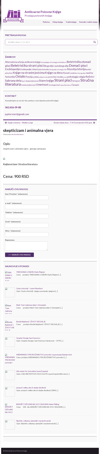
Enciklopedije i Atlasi (28, 69)
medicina (73, 73)
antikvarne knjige (32, 62)
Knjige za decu (54, 72)
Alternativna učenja (14, 62)
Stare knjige (46, 80)
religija (82, 76)
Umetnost (42, 84)
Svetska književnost (28, 85)
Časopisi (75, 85)
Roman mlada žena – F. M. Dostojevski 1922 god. (73, 122)
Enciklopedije (12, 69)
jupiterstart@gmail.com (17, 114)
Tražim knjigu (71, 22)
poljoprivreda (43, 77)
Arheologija (54, 62)
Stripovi (76, 81)
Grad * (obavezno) (13, 221)
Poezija (29, 77)
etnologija (60, 69)
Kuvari (66, 73)
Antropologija (45, 62)
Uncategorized (54, 85)
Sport (23, 81)
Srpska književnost (32, 81)
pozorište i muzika (55, 77)
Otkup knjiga (57, 22)
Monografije (81, 73)
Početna (46, 22)
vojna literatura (65, 85)
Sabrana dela (13, 80)
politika (36, 77)
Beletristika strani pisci (27, 65)
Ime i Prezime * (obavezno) (16, 194)
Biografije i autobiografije (56, 66)
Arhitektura (62, 62)
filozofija (72, 69)
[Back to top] (94, 448)
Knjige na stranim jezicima (29, 72)
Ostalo (20, 76)
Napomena (9, 240)
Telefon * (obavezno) (14, 212)
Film (65, 69)
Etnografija (53, 69)
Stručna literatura (17, 134)
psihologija (72, 76)
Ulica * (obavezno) (12, 231)
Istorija (81, 69)
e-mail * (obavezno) (13, 203)
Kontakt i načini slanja (88, 22)
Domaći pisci (78, 65)
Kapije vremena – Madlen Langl (20, 122)
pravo (65, 77)
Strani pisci (63, 80)
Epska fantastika (43, 69)
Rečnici (90, 76)
